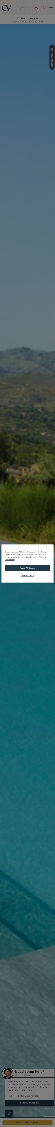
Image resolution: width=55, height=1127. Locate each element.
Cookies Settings (27, 576)
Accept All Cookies (27, 568)
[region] (27, 563)
